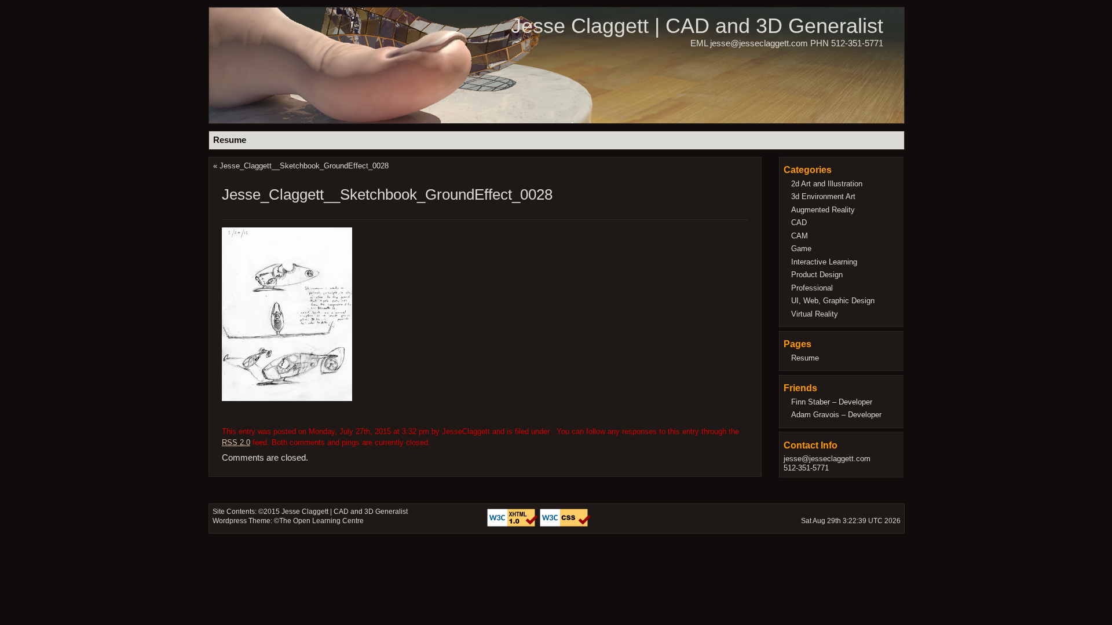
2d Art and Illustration (826, 183)
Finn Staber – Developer (831, 402)
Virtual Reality (814, 314)
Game (801, 248)
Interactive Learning (824, 262)
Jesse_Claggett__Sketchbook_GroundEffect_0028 (304, 165)
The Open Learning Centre (321, 521)
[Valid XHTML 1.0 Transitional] (513, 524)
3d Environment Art (823, 196)
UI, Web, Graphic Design (833, 300)
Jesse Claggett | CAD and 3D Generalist (697, 26)
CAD (799, 222)
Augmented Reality (823, 209)
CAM (799, 235)
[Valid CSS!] (565, 524)
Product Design (817, 274)
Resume (229, 140)
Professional (812, 288)
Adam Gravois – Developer (836, 414)
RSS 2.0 (236, 442)
